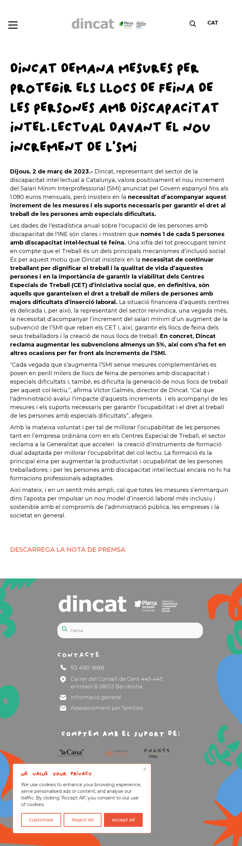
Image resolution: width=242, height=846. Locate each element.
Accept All (123, 820)
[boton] (12, 24)
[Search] (183, 626)
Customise (41, 820)
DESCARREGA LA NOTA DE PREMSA (67, 549)
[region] (82, 798)
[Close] (144, 769)
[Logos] (109, 753)
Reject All (83, 820)
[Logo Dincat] (104, 31)
